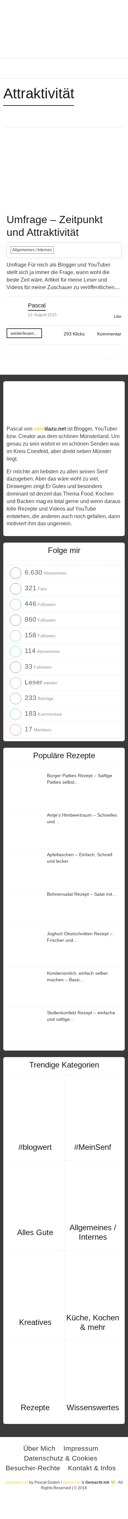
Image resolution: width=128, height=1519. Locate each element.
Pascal (37, 305)
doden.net (72, 1482)
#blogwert (35, 1147)
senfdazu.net (16, 1482)
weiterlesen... (24, 333)
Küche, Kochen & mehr (92, 1322)
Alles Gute (35, 1232)
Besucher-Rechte (33, 1468)
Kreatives (35, 1322)
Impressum (80, 1448)
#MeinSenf (92, 1147)
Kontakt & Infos (92, 1468)
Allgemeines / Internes (32, 250)
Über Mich (39, 1448)
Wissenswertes (93, 1407)
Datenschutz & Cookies (60, 1458)
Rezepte (35, 1407)
